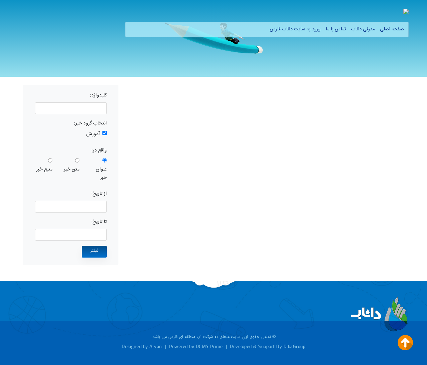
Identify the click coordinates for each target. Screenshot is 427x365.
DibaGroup (295, 346)
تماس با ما (336, 29)
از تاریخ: (99, 194)
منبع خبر (44, 169)
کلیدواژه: (98, 95)
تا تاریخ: (99, 222)
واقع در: (99, 150)
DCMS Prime (209, 346)
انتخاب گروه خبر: (90, 123)
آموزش (93, 134)
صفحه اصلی (392, 29)
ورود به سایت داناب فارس (295, 29)
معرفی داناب (363, 29)
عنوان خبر (101, 173)
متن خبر (71, 169)
